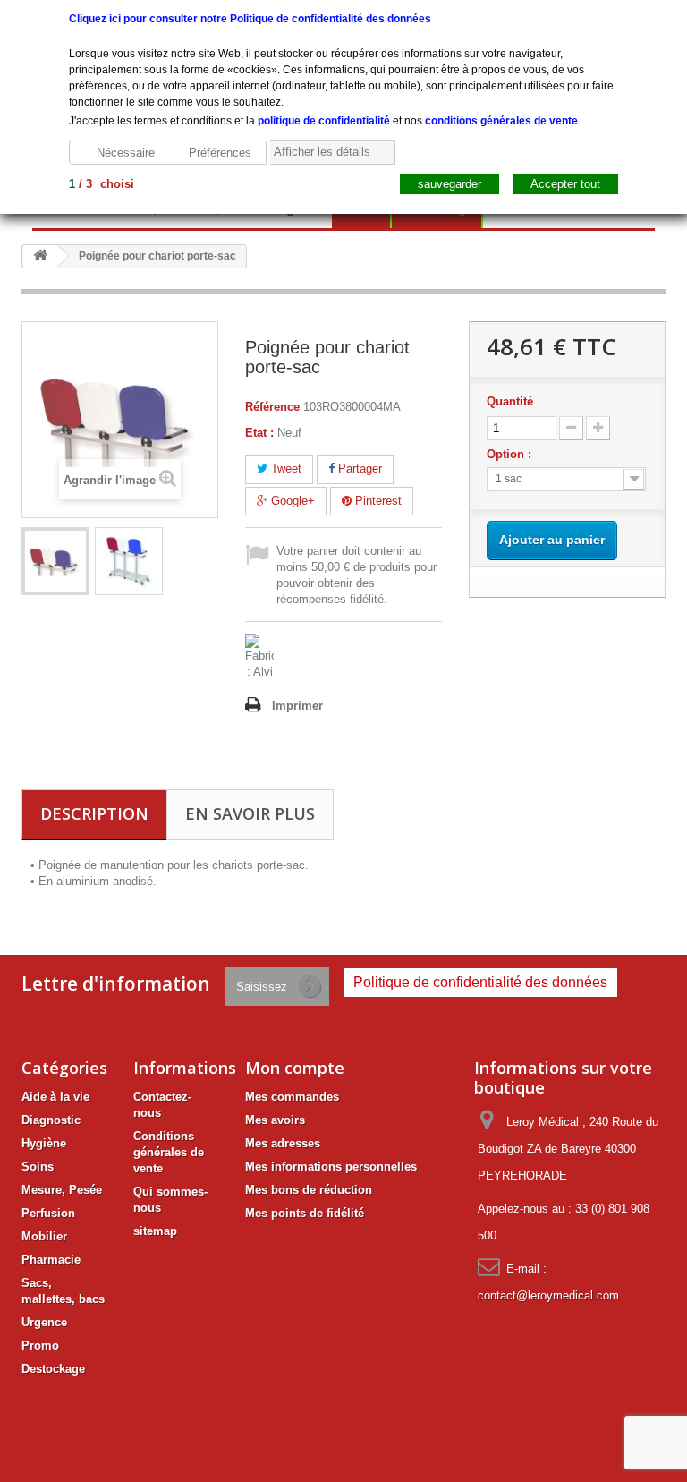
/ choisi (101, 184)
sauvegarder (449, 184)
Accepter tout (565, 184)
